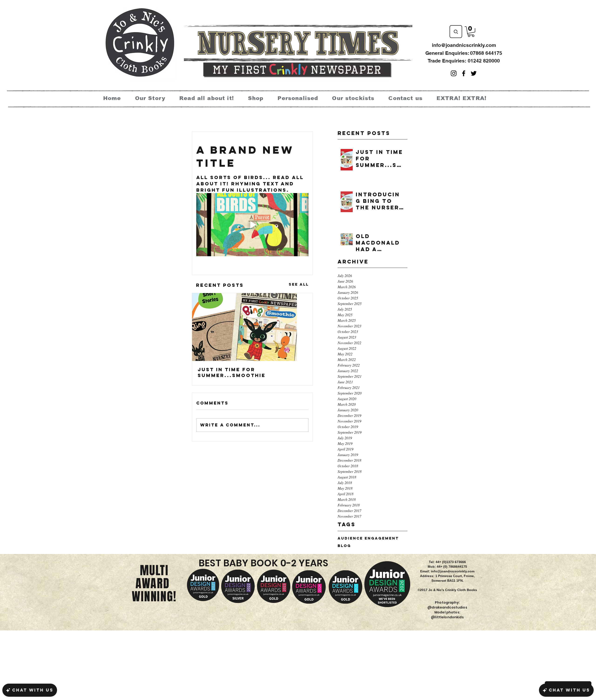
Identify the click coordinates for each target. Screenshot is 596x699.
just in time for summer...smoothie (232, 372)
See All (299, 284)
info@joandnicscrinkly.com (464, 45)
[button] (471, 31)
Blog (344, 545)
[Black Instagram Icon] (453, 73)
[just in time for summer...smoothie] (252, 327)
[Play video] (252, 224)
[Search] (456, 31)
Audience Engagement (368, 538)
